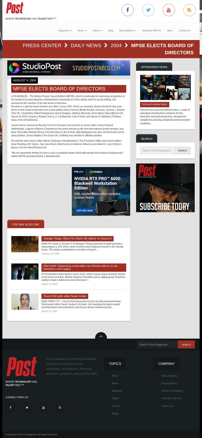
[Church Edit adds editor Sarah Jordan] (24, 302)
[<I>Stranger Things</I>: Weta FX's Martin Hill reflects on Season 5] (24, 244)
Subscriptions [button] (126, 30)
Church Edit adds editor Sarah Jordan (64, 296)
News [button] (81, 30)
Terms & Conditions (172, 390)
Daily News (87, 45)
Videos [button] (96, 30)
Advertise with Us (171, 398)
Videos (116, 406)
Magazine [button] (64, 30)
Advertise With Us (151, 30)
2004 (117, 45)
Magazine (117, 390)
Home (115, 375)
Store (170, 30)
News (115, 383)
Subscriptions (169, 375)
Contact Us (185, 30)
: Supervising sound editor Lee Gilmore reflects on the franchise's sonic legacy (80, 267)
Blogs (115, 413)
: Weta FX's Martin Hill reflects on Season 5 (77, 238)
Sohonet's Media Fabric (154, 104)
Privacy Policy (169, 383)
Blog (110, 30)
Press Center (43, 45)
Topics (115, 398)
